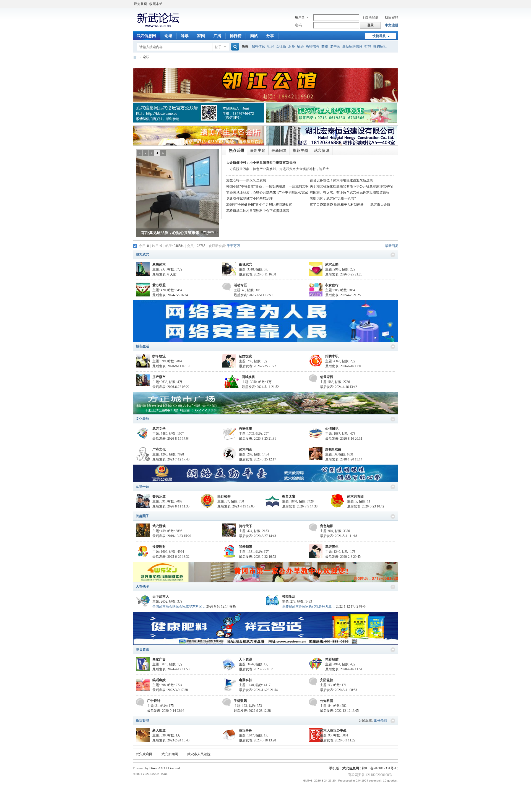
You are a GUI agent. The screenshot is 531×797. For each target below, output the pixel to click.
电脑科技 (245, 680)
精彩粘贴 (332, 659)
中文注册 (391, 25)
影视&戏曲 (333, 449)
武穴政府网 (144, 754)
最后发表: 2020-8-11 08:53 (338, 690)
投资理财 (159, 547)
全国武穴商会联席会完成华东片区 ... (178, 606)
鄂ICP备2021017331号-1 (379, 768)
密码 (298, 25)
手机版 (334, 768)
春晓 (232, 606)
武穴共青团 (355, 496)
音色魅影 (326, 526)
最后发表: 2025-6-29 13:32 (170, 557)
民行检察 (224, 496)
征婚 (300, 46)
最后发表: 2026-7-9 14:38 (299, 506)
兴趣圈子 (142, 516)
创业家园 (326, 377)
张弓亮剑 (380, 720)
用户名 (300, 17)
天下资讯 (245, 659)
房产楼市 (159, 377)
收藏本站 (156, 4)
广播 (217, 36)
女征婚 (281, 46)
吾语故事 (245, 429)
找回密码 (391, 17)
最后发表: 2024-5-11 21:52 (260, 387)
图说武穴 (245, 264)
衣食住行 (332, 285)
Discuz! (154, 768)
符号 (362, 606)
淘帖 (254, 36)
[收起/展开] (393, 254)
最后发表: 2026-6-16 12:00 (343, 366)
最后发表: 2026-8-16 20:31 (343, 439)
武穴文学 (159, 429)
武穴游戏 (159, 526)
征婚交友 (245, 356)
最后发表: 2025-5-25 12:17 (257, 459)
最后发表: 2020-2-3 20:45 (343, 557)
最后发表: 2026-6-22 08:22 (170, 387)
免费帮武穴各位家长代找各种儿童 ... (308, 606)
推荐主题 (300, 151)
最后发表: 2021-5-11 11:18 (338, 536)
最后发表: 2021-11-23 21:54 (258, 690)
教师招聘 (312, 46)
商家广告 (159, 659)
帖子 (218, 47)
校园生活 (288, 596)
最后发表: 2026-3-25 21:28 (343, 274)
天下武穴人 (160, 596)
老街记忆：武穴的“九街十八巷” (333, 198)
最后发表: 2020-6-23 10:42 (365, 506)
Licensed (174, 768)
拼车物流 (159, 356)
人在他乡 (142, 586)
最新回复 (279, 151)
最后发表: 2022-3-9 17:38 (170, 690)
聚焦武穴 (159, 264)
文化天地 (142, 419)
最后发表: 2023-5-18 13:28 (257, 740)
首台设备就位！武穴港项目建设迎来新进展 (341, 180)
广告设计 (153, 701)
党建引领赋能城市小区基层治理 (249, 198)
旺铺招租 (380, 46)
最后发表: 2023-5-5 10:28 (256, 669)
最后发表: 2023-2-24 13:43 (170, 740)
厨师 (291, 46)
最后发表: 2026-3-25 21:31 (257, 439)
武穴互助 (332, 264)
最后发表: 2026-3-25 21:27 (257, 366)
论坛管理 (142, 720)
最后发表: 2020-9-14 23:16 (165, 711)
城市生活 (142, 346)
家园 (201, 36)
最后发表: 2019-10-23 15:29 (171, 536)
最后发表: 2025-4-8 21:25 (343, 295)
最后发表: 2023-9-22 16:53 (257, 557)
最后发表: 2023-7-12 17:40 (170, 459)
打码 (368, 46)
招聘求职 (332, 356)
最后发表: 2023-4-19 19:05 (235, 506)
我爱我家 (245, 547)
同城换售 (248, 377)
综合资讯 (142, 649)
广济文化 (159, 449)
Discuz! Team (158, 773)
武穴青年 (332, 547)
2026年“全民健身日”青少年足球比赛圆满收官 (259, 205)
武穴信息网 (146, 36)
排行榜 (235, 36)
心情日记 (332, 429)
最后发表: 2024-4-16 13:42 (338, 387)
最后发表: (164, 274)
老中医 (335, 46)
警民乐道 (159, 496)
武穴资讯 (321, 151)
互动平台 (142, 486)
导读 (185, 36)
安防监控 (326, 680)
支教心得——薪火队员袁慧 (246, 180)
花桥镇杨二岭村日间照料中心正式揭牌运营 (257, 211)
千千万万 (233, 246)
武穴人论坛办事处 (333, 730)
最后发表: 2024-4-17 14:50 (170, 669)
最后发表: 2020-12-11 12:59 (253, 295)
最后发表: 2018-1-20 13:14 (343, 459)
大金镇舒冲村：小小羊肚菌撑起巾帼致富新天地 (261, 163)
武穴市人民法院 (198, 754)
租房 (270, 46)
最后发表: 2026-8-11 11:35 (170, 506)
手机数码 (240, 701)
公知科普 (326, 701)
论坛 (168, 36)
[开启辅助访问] (396, 3)
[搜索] (234, 47)
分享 (270, 36)
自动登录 (371, 17)
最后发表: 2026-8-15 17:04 (170, 439)
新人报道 (159, 730)
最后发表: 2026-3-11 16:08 (257, 274)
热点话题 (236, 151)
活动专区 (240, 285)
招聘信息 (258, 46)
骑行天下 (245, 526)
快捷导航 (379, 36)
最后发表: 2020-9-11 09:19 (170, 366)
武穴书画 (245, 449)
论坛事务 (245, 730)
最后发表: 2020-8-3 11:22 (337, 740)
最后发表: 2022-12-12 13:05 (339, 711)
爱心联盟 (159, 285)
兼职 (324, 46)
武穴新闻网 (170, 754)
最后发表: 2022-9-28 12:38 (252, 711)
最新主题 (258, 151)
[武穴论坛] (158, 28)
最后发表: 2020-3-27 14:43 (257, 536)
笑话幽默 (159, 680)
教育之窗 (288, 496)
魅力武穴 (142, 254)
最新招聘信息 (352, 46)
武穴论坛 (135, 57)
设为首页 (140, 4)
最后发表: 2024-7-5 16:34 (170, 295)
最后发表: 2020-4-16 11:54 (343, 669)
